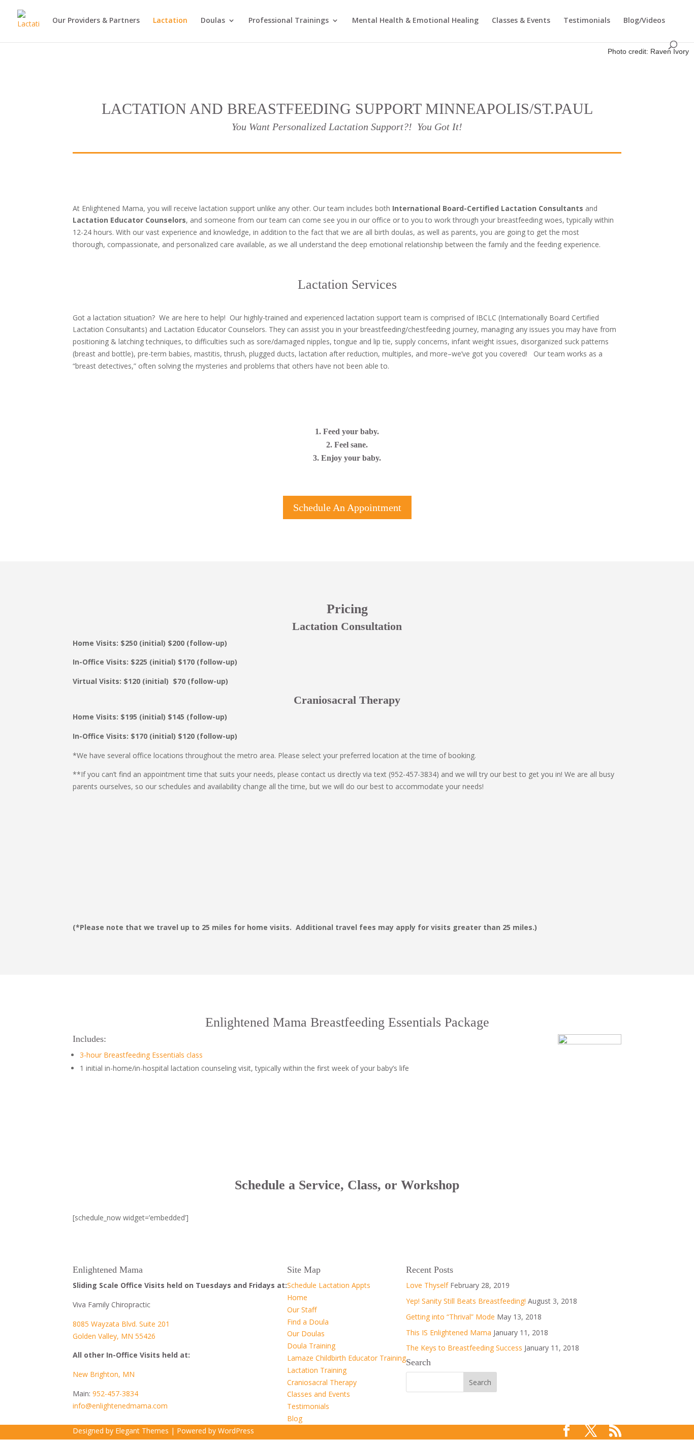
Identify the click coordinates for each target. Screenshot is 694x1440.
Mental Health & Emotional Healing (415, 21)
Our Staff (302, 1309)
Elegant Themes (142, 1430)
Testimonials (586, 21)
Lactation (170, 21)
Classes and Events (318, 1394)
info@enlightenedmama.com (120, 1406)
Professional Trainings (288, 21)
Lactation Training (316, 1370)
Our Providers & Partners (96, 21)
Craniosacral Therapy (322, 1382)
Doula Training (311, 1346)
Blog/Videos (644, 21)
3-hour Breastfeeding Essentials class (141, 1055)
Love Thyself (427, 1285)
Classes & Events (521, 21)
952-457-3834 (115, 1393)
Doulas (213, 21)
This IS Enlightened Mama (448, 1332)
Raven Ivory (669, 51)
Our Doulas (306, 1333)
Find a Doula (308, 1322)
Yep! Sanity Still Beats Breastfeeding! (466, 1301)
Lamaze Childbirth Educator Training (346, 1358)
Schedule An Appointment (347, 507)
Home (297, 1297)
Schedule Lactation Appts (328, 1285)
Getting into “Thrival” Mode (450, 1317)
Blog (294, 1418)
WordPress (236, 1430)
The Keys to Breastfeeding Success (464, 1348)
